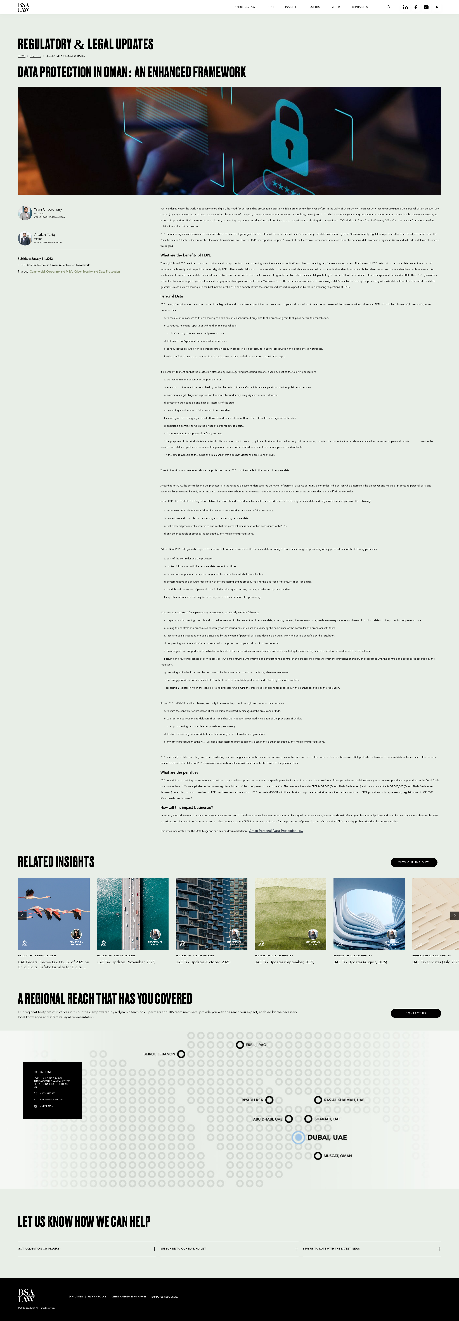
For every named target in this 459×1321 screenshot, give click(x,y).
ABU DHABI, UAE (258, 1115)
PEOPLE (270, 7)
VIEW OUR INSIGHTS (414, 862)
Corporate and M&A (59, 271)
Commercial (37, 271)
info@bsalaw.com (51, 1100)
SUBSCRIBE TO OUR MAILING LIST (183, 1249)
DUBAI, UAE (293, 1131)
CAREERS (335, 7)
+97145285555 (47, 1093)
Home (21, 56)
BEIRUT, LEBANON (148, 1050)
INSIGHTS (314, 7)
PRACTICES (291, 7)
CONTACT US (360, 7)
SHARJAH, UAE (308, 1115)
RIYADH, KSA (243, 1096)
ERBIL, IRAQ (238, 1041)
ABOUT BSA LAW (245, 7)
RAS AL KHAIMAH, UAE (319, 1095)
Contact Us (416, 1013)
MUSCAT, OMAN (317, 1152)
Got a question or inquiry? (39, 1249)
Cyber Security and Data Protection (97, 271)
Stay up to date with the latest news (331, 1249)
